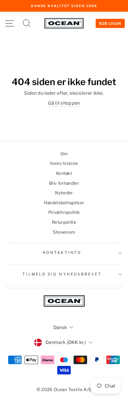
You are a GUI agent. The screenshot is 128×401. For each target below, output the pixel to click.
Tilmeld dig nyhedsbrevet (62, 274)
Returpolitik (64, 222)
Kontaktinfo (62, 252)
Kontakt (64, 173)
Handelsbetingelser (64, 202)
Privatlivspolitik (64, 212)
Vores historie (64, 163)
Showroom (64, 232)
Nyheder (64, 192)
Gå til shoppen (64, 103)
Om (64, 153)
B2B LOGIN (110, 23)
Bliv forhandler (64, 183)
